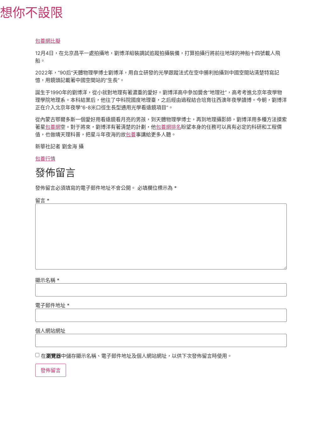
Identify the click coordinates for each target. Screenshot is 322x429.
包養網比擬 (47, 41)
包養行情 (45, 158)
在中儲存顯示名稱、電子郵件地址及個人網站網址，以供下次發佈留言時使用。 (136, 355)
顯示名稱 (47, 280)
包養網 (52, 127)
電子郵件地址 (52, 305)
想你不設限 (31, 12)
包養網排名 (168, 127)
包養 (131, 134)
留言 (42, 200)
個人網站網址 (50, 330)
